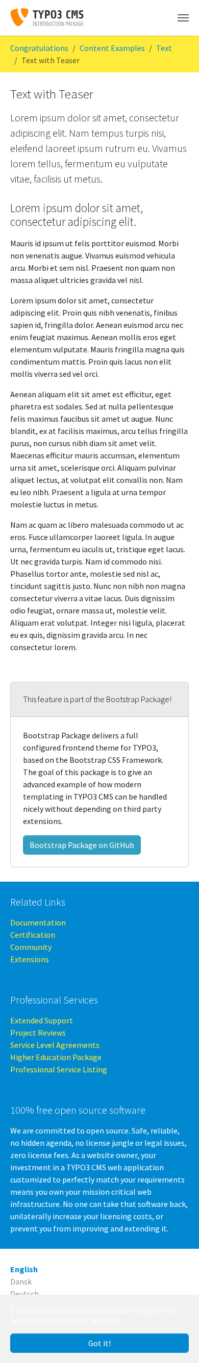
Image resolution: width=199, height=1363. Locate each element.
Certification (32, 935)
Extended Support (41, 1020)
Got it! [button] (99, 1343)
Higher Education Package (56, 1057)
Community (31, 947)
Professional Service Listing (58, 1069)
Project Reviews (38, 1032)
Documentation (38, 922)
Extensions (29, 959)
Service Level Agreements (55, 1045)
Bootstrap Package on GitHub (82, 845)
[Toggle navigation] (183, 18)
